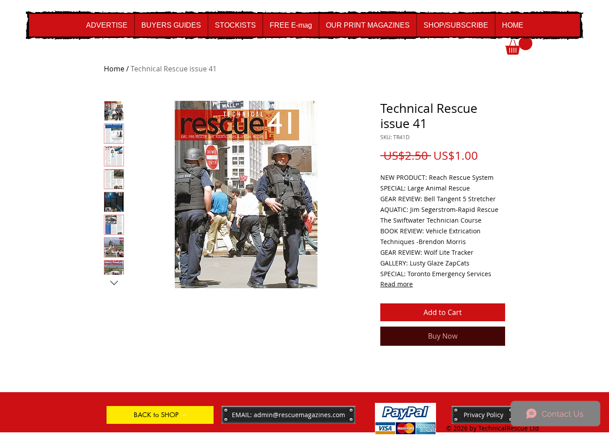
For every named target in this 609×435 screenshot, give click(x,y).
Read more (396, 284)
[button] (518, 46)
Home (114, 69)
